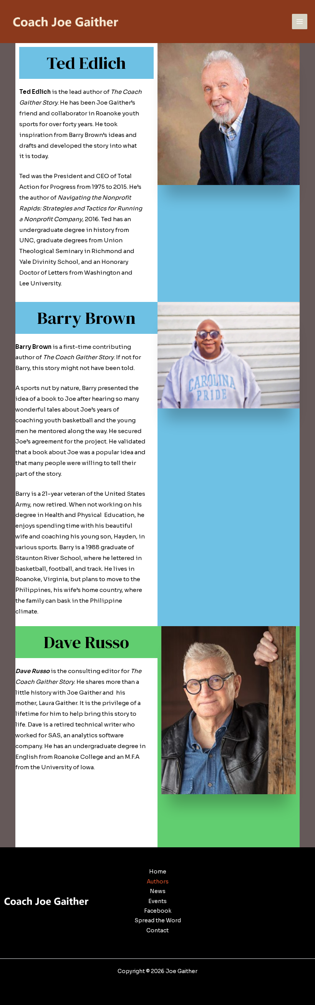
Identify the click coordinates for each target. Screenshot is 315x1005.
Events (157, 901)
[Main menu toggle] (300, 22)
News (158, 891)
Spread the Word (157, 920)
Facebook (157, 911)
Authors (158, 881)
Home (157, 871)
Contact (157, 930)
